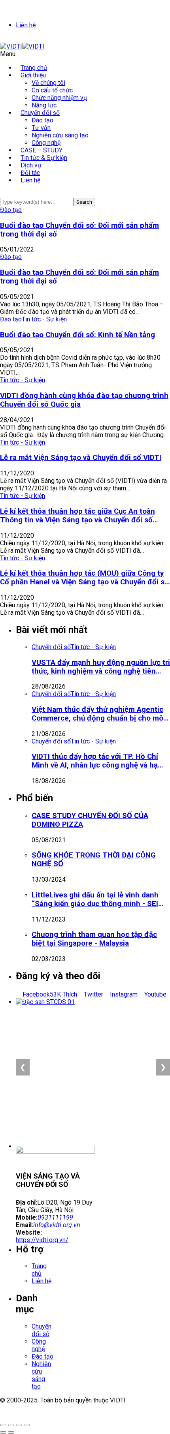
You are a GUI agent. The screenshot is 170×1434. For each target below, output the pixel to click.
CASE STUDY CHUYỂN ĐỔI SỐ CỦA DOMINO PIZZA (90, 820)
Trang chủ (39, 1269)
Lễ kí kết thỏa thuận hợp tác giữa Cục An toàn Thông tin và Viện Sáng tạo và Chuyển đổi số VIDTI (77, 515)
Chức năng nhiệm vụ (59, 97)
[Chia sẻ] (19, 1425)
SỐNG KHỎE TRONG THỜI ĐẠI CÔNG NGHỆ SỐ (94, 859)
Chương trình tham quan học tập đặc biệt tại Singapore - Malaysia (94, 939)
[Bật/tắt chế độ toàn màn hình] (11, 1425)
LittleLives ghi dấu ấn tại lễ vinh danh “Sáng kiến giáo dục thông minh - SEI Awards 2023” (95, 899)
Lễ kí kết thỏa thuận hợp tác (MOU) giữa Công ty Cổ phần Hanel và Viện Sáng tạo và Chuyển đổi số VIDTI (84, 577)
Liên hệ (26, 25)
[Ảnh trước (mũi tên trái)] (3, 1432)
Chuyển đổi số (40, 112)
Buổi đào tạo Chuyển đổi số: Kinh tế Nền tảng (77, 334)
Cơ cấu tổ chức (52, 90)
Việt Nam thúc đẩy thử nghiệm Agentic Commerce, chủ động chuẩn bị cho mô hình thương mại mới (97, 714)
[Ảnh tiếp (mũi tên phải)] (11, 1432)
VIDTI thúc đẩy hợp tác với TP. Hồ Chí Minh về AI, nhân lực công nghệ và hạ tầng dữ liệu (95, 761)
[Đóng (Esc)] (27, 1425)
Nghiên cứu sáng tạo (60, 135)
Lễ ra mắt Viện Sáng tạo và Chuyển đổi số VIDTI (80, 457)
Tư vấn (41, 127)
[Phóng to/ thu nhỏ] (3, 1425)
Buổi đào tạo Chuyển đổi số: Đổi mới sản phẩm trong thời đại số (79, 229)
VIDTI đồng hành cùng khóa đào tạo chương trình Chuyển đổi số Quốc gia (84, 400)
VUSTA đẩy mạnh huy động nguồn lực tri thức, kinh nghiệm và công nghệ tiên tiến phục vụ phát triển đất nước (101, 667)
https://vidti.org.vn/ (42, 1240)
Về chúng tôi (48, 82)
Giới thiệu (33, 75)
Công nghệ (39, 1345)
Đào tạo (42, 120)
